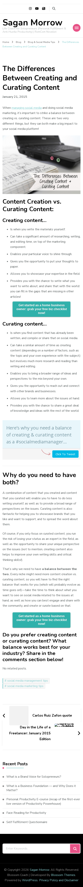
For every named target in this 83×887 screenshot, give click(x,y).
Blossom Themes (63, 875)
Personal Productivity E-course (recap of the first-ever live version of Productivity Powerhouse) (43, 801)
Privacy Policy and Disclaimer (58, 880)
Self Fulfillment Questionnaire (26, 822)
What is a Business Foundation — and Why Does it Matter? (41, 788)
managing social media (27, 108)
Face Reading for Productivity (26, 813)
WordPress (30, 880)
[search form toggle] (53, 8)
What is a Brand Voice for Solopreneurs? (33, 777)
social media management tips (27, 681)
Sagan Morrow (32, 23)
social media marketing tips (25, 686)
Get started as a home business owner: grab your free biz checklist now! (41, 309)
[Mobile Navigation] (76, 28)
